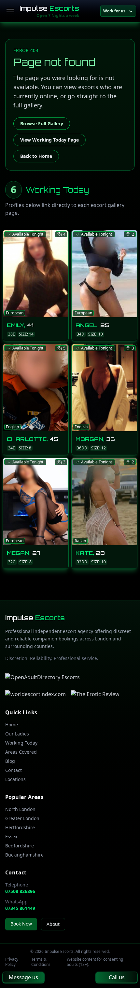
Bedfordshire (19, 846)
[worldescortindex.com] (35, 694)
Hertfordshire (20, 827)
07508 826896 (20, 891)
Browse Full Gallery (41, 123)
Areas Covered (21, 752)
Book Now (21, 924)
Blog (10, 761)
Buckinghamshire (24, 855)
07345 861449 (20, 908)
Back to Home (36, 156)
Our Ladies (17, 734)
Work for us (114, 11)
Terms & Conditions (40, 962)
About (53, 924)
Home (11, 724)
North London (20, 809)
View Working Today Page (49, 140)
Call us (117, 977)
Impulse (49, 8)
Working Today (21, 743)
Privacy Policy (11, 962)
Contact (13, 770)
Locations (15, 779)
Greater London (22, 818)
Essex (11, 836)
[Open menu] (10, 11)
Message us (23, 977)
